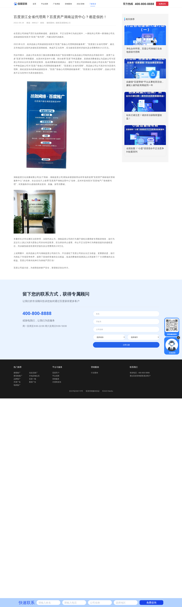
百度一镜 (32, 379)
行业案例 (94, 372)
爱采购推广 (18, 376)
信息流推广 (33, 372)
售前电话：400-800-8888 (140, 372)
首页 (34, 4)
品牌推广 (17, 379)
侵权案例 (50, 23)
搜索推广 (17, 372)
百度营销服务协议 (93, 391)
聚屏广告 (32, 382)
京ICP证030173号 (76, 391)
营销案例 (68, 4)
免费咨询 (162, 4)
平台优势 (44, 4)
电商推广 (17, 385)
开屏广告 (17, 382)
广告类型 (56, 4)
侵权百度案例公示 (63, 23)
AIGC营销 (80, 4)
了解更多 (92, 4)
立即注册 (126, 345)
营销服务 (55, 379)
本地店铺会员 (34, 376)
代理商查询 (56, 382)
